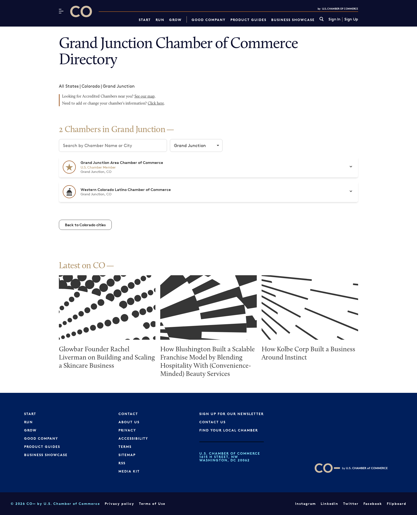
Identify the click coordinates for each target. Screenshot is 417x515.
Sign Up (351, 19)
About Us (128, 422)
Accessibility (133, 438)
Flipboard (396, 503)
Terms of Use (152, 503)
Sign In (334, 19)
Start (145, 20)
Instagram (305, 503)
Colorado (91, 86)
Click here (156, 104)
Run (160, 20)
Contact (128, 414)
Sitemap (127, 455)
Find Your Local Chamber (228, 430)
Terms (125, 446)
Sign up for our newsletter (231, 414)
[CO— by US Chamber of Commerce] (81, 11)
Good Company (209, 20)
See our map (144, 97)
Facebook (372, 503)
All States (69, 86)
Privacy (127, 430)
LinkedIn (329, 503)
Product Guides (248, 20)
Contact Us (212, 422)
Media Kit (129, 471)
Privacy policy (119, 503)
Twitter (351, 503)
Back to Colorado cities (85, 224)
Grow (175, 20)
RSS (121, 463)
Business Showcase (293, 20)
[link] (322, 19)
